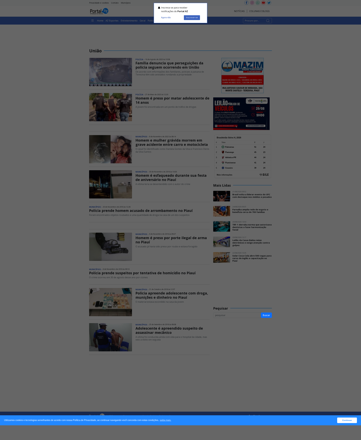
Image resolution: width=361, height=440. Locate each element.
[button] (334, 420)
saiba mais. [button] (165, 420)
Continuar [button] (347, 420)
